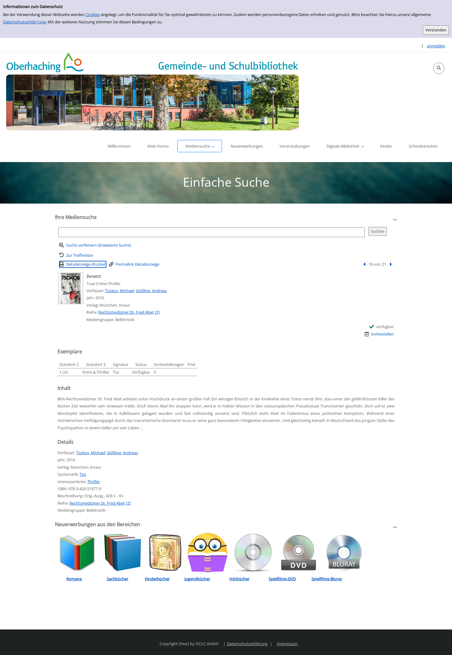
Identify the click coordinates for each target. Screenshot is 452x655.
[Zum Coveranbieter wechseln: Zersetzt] (70, 288)
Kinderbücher (157, 579)
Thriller (93, 481)
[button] (438, 68)
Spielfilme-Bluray (326, 579)
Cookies (92, 14)
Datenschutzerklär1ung (24, 22)
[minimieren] (395, 219)
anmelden (436, 46)
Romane (74, 579)
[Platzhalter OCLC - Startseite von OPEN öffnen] (152, 91)
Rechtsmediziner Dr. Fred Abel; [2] (129, 312)
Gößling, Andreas (151, 290)
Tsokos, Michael (119, 290)
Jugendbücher (197, 579)
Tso (83, 474)
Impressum (287, 643)
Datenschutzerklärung (247, 643)
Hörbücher (239, 579)
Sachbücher (117, 579)
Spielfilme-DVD (282, 579)
